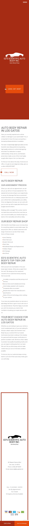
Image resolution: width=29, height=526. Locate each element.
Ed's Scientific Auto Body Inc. (14, 60)
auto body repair (13, 144)
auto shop (4, 303)
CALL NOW (9, 172)
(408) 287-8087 (14, 89)
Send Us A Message (22, 523)
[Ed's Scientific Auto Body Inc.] (14, 55)
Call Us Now (7, 523)
